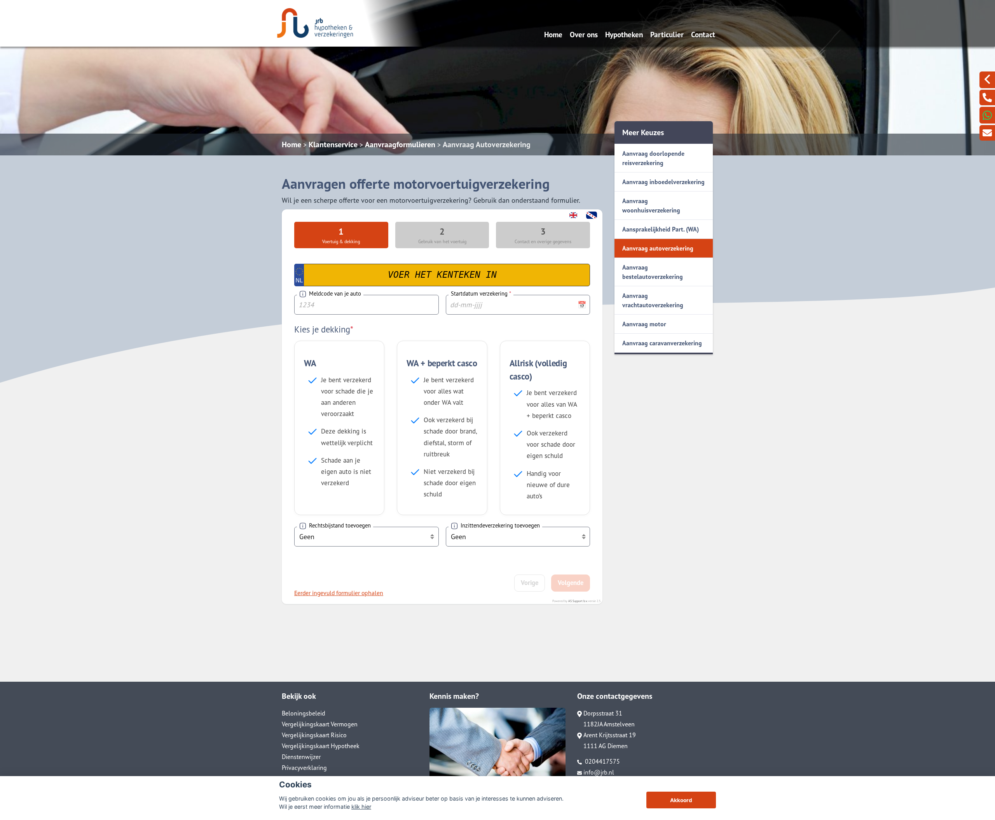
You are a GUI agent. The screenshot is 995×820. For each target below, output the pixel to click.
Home (553, 34)
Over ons (584, 34)
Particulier (667, 34)
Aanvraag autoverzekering (657, 248)
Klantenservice (333, 144)
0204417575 (601, 761)
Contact (703, 34)
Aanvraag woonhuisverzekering (651, 205)
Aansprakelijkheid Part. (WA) (660, 229)
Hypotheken (624, 34)
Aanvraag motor (644, 324)
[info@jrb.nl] (987, 133)
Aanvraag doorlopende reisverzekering (653, 158)
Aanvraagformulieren (400, 144)
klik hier (361, 806)
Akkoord (681, 800)
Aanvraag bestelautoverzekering (652, 271)
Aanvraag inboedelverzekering (663, 182)
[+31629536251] (987, 115)
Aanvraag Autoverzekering (487, 144)
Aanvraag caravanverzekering (662, 343)
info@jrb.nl (598, 772)
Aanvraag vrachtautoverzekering (652, 300)
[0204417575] (987, 97)
